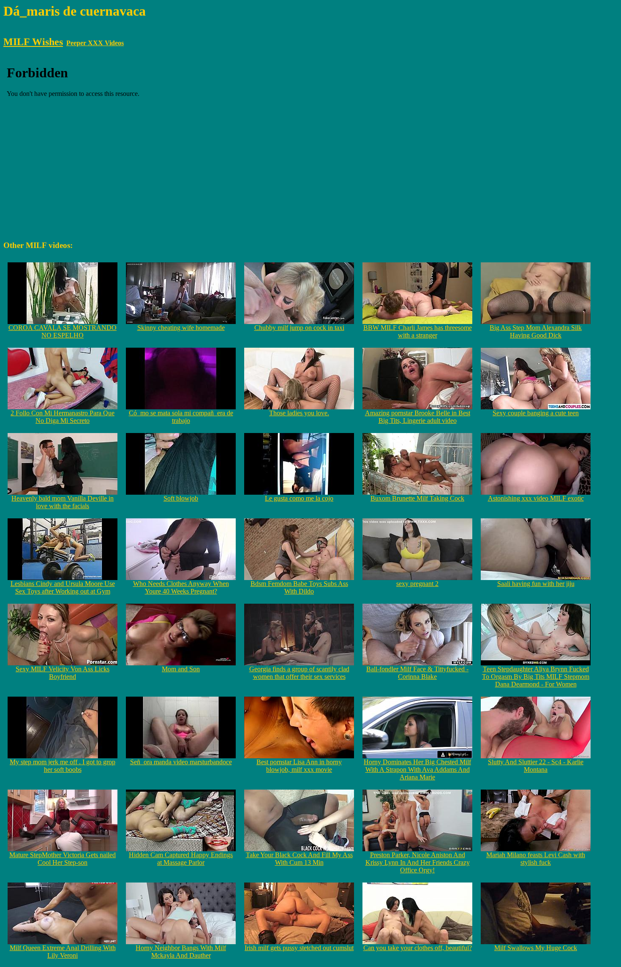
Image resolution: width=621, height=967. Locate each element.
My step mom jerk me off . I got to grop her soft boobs (62, 765)
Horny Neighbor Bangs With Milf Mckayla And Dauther (181, 951)
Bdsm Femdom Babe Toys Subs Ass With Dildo (299, 587)
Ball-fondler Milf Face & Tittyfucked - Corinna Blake (417, 672)
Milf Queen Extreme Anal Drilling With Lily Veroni (63, 951)
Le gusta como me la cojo (299, 498)
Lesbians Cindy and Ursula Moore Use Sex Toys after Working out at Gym (63, 587)
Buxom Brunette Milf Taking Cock (417, 498)
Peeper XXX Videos (95, 42)
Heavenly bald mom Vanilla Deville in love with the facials (62, 502)
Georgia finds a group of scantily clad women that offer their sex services (299, 672)
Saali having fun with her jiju (536, 583)
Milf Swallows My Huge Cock (535, 947)
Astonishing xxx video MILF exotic (536, 498)
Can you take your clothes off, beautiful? (417, 947)
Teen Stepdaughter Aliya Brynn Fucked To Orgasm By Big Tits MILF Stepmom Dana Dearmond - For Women (535, 676)
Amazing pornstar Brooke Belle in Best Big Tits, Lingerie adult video (417, 416)
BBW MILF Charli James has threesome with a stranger (417, 331)
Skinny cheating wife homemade (181, 327)
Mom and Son (181, 669)
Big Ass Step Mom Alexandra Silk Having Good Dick (536, 331)
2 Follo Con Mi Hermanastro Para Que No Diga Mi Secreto (62, 416)
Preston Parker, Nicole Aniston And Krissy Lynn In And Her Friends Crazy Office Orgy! (417, 862)
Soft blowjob (180, 498)
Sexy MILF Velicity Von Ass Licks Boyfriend (62, 672)
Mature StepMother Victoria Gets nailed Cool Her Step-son (62, 858)
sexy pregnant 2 (417, 583)
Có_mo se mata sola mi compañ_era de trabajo (181, 416)
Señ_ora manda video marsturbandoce (181, 761)
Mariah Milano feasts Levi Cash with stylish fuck (535, 858)
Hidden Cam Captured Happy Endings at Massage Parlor (181, 858)
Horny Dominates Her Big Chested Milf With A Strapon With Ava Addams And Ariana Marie (417, 769)
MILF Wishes (33, 41)
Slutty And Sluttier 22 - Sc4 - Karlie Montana (535, 765)
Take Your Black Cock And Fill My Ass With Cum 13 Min (299, 858)
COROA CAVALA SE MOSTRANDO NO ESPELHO (62, 331)
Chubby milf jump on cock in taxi (299, 327)
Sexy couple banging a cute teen (536, 413)
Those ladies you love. (299, 413)
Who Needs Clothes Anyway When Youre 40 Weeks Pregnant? (181, 587)
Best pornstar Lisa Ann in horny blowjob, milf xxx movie (299, 765)
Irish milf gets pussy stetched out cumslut (299, 947)
